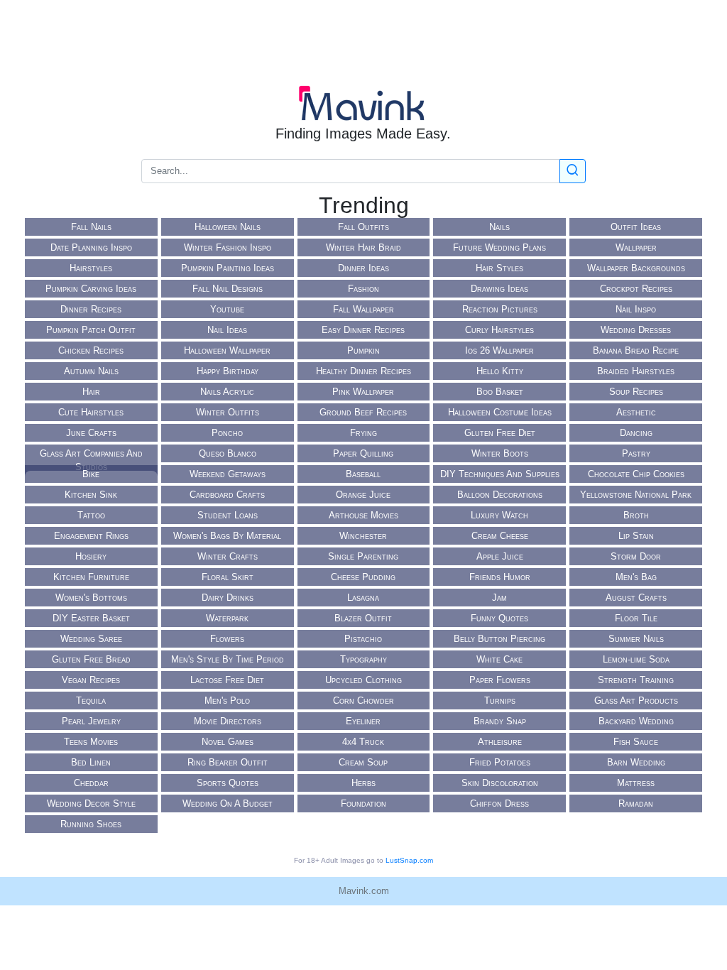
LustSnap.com (409, 860)
